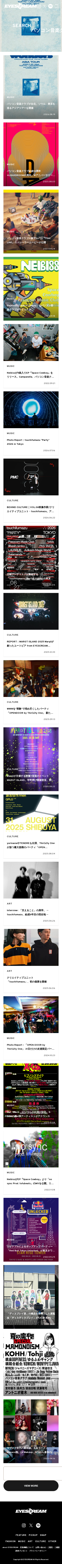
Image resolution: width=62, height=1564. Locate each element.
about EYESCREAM (10, 1547)
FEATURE (21, 1535)
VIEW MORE (31, 1485)
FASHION (11, 1542)
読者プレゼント (22, 1551)
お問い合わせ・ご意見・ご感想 (47, 1547)
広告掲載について (27, 1547)
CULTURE (13, 500)
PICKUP (33, 1535)
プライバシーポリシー (37, 1551)
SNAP (43, 1535)
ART (9, 903)
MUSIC (11, 97)
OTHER (52, 1542)
